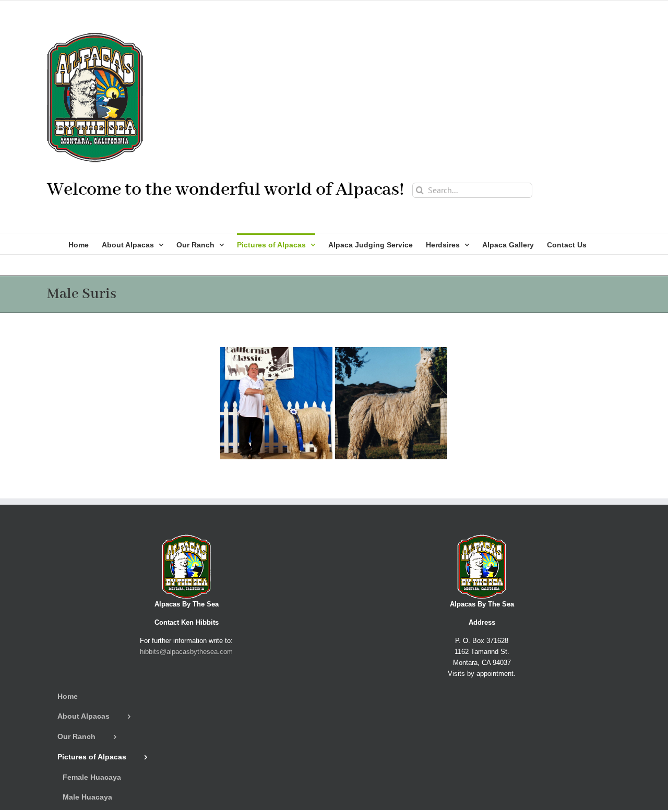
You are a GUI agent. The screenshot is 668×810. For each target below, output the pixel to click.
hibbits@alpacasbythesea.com (186, 652)
